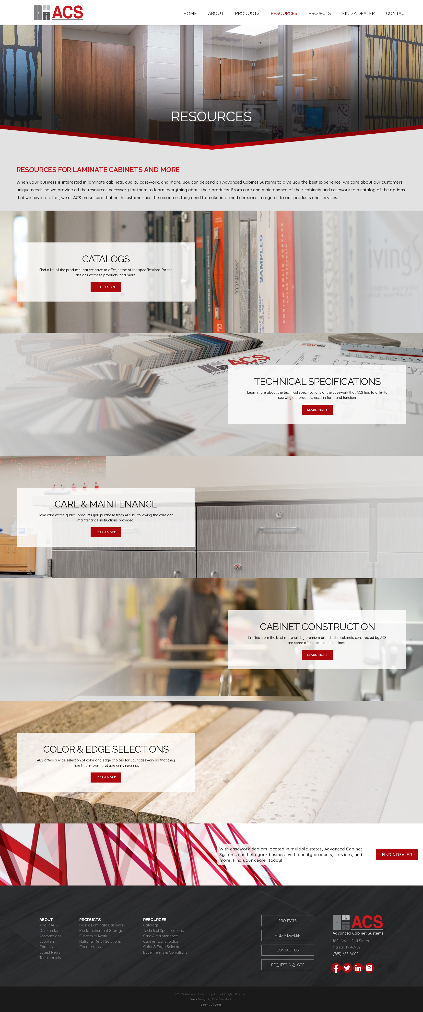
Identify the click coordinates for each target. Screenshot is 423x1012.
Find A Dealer (288, 935)
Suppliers (47, 941)
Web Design (198, 999)
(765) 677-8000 (346, 953)
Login (219, 1004)
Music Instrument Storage (101, 930)
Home (190, 13)
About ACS (48, 925)
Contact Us (287, 950)
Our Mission (49, 930)
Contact (396, 13)
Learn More (106, 287)
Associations (50, 936)
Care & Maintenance (160, 936)
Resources (284, 13)
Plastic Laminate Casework (102, 925)
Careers (46, 946)
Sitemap (206, 1004)
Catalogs (151, 925)
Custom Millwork (93, 936)
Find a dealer (397, 854)
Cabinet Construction (161, 941)
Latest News (49, 952)
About (216, 13)
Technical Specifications (163, 930)
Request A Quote (287, 964)
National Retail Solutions (100, 941)
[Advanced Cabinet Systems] (58, 18)
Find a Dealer (358, 13)
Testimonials (50, 957)
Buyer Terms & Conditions (165, 952)
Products (247, 13)
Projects (319, 13)
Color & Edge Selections (164, 946)
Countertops (90, 946)
